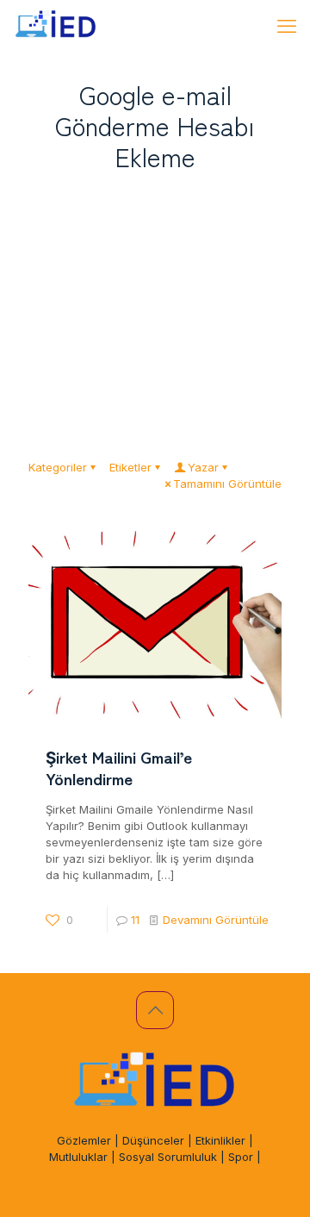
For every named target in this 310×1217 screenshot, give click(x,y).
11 (135, 920)
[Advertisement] (155, 309)
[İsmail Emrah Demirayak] (56, 25)
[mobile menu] (286, 26)
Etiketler (130, 467)
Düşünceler (153, 1140)
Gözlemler (84, 1140)
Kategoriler (57, 467)
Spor (240, 1157)
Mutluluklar (78, 1157)
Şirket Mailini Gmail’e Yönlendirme (119, 767)
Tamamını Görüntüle (227, 483)
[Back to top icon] (155, 1010)
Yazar (203, 467)
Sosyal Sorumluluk (168, 1157)
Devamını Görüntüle (216, 920)
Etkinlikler (220, 1140)
